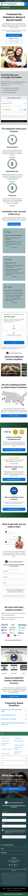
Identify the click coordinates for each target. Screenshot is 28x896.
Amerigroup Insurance (19, 745)
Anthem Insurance (5, 753)
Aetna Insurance (5, 741)
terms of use (22, 589)
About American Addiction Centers (14, 449)
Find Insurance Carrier (7, 103)
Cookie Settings (22, 888)
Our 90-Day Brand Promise (14, 509)
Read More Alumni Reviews (14, 479)
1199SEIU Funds (5, 738)
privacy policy (10, 590)
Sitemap (4, 888)
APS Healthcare (18, 738)
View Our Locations (14, 415)
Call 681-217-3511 (14, 789)
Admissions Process (14, 696)
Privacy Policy (9, 888)
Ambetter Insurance (18, 741)
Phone (4, 582)
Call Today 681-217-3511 (14, 35)
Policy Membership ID (6, 109)
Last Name (5, 577)
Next (14, 116)
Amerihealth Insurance (6, 749)
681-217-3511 (9, 1)
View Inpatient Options (14, 224)
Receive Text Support (14, 41)
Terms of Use (15, 888)
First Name (5, 571)
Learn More (12, 157)
